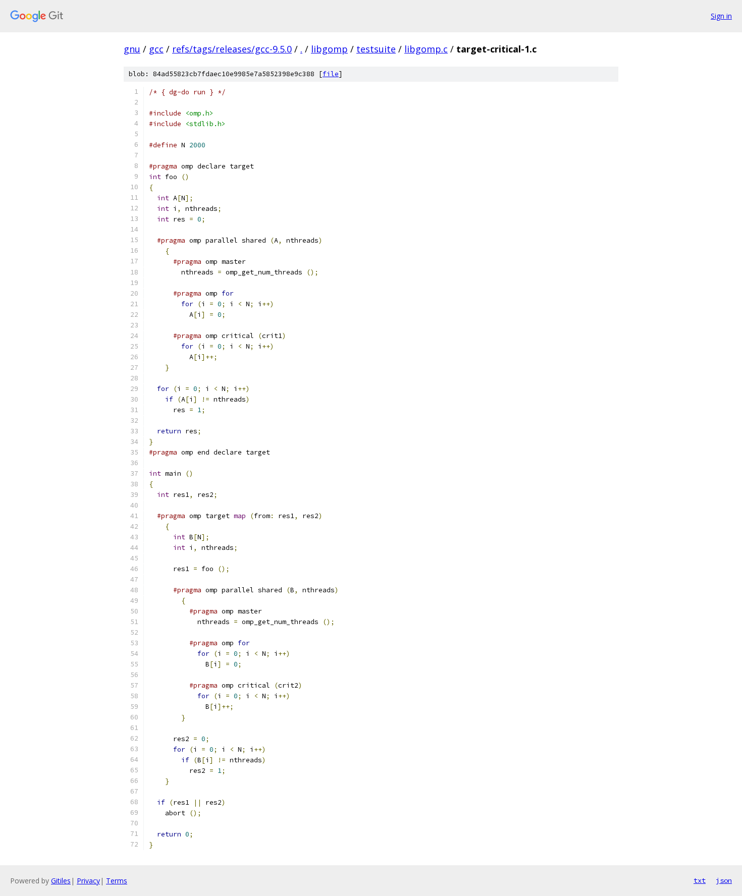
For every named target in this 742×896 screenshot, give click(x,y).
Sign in (721, 16)
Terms (116, 880)
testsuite (376, 49)
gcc (156, 49)
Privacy (88, 880)
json (724, 880)
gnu (132, 49)
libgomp (329, 49)
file (331, 74)
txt (700, 880)
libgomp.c (426, 49)
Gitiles (61, 880)
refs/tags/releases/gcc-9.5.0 (232, 49)
